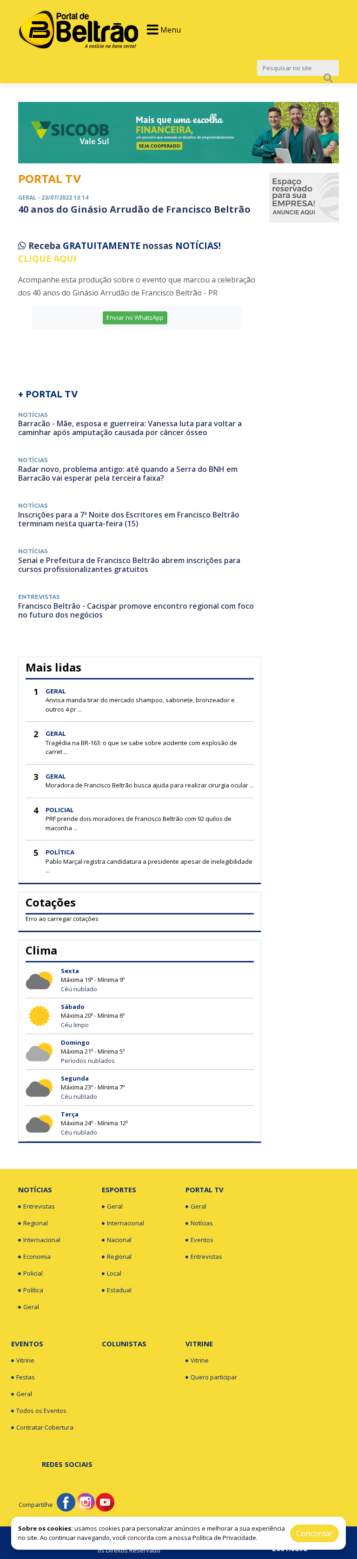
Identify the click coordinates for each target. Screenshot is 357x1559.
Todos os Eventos (41, 1410)
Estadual (119, 1290)
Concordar (314, 1533)
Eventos (202, 1240)
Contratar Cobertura (44, 1427)
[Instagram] (85, 1502)
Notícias (35, 1189)
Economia (37, 1256)
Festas (25, 1377)
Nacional (119, 1240)
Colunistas (124, 1343)
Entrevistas (39, 1206)
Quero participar (214, 1377)
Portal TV (204, 1189)
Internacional (41, 1240)
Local (114, 1273)
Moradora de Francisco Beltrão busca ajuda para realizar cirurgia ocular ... (150, 785)
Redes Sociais (67, 1464)
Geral (31, 1307)
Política (33, 1290)
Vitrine (25, 1360)
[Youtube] (105, 1502)
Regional (35, 1223)
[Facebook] (66, 1502)
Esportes (119, 1189)
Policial (33, 1273)
